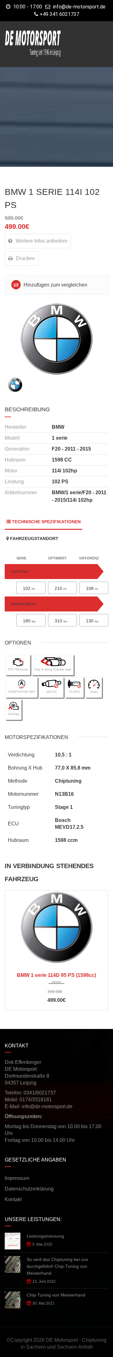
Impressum (17, 1178)
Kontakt (13, 1199)
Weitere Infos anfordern (41, 241)
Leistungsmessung (45, 1236)
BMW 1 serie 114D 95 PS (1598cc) (56, 975)
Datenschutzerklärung (29, 1188)
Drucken (25, 258)
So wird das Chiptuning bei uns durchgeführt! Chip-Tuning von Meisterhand (57, 1266)
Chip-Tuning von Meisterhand (56, 1294)
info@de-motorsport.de (79, 7)
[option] (56, 339)
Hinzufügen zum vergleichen (54, 284)
